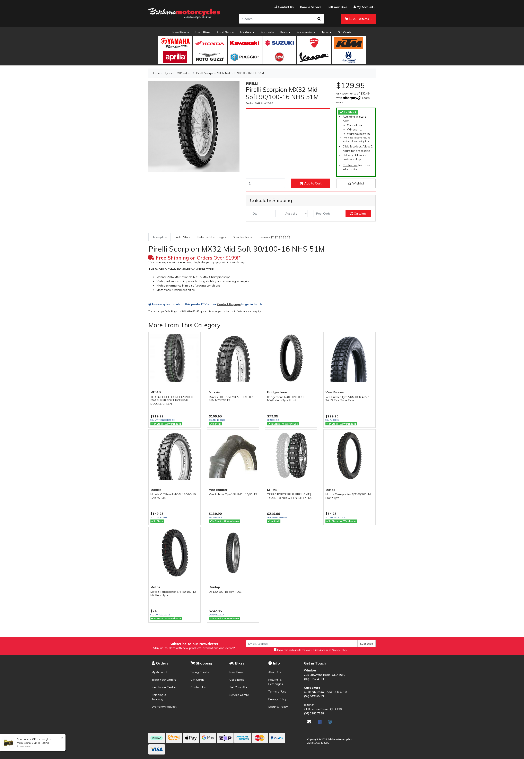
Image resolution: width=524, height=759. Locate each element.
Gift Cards (344, 32)
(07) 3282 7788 (314, 713)
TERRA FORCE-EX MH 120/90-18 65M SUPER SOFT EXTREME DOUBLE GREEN (172, 400)
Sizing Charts (200, 672)
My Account (159, 672)
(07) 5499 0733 (314, 696)
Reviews (265, 237)
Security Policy (278, 706)
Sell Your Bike (238, 687)
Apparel (266, 32)
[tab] (159, 237)
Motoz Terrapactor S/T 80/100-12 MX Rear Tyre (173, 593)
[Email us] (309, 721)
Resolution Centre (164, 687)
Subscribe (366, 643)
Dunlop (214, 587)
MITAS (155, 392)
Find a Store (182, 237)
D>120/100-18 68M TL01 (225, 592)
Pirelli (252, 83)
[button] (356, 183)
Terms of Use (277, 691)
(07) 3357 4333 (314, 679)
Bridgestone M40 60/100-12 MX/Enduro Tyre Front (285, 398)
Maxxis (214, 392)
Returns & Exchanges (212, 237)
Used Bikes (202, 32)
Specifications (242, 237)
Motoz (330, 490)
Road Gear (224, 32)
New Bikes (179, 32)
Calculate (360, 213)
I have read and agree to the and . (312, 650)
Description (159, 237)
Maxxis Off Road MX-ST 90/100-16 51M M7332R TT (232, 398)
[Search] (319, 19)
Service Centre (239, 695)
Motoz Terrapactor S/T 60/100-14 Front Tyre (348, 496)
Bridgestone (277, 392)
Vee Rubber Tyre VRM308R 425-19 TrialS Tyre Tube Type (348, 398)
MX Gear (246, 32)
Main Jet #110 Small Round (33, 742)
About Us (274, 672)
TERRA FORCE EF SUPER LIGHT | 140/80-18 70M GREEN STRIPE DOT (290, 496)
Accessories (305, 32)
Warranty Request (164, 706)
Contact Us (198, 687)
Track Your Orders (164, 679)
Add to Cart (312, 183)
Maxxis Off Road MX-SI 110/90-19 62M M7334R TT (173, 496)
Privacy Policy (277, 699)
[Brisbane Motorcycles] (184, 13)
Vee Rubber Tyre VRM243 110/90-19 (233, 494)
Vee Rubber (334, 392)
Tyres (325, 32)
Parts (284, 32)
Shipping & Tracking (159, 697)
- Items (359, 19)
